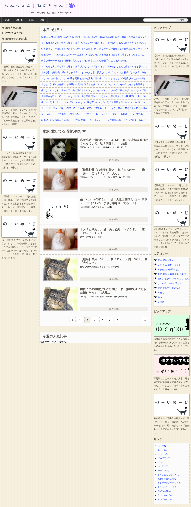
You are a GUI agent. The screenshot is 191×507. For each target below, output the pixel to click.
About (19, 20)
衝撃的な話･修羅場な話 (169, 269)
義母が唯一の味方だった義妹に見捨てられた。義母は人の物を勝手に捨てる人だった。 (84, 60)
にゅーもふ (163, 450)
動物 (160, 297)
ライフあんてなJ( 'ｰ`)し (168, 475)
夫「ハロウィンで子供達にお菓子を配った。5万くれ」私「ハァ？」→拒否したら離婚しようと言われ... (93, 114)
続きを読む (114, 160)
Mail (31, 20)
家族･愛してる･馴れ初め (169, 288)
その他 (161, 302)
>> (145, 320)
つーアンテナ (164, 466)
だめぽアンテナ (165, 458)
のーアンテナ (164, 470)
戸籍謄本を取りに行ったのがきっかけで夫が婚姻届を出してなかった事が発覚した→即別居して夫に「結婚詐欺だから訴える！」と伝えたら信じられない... (96, 96)
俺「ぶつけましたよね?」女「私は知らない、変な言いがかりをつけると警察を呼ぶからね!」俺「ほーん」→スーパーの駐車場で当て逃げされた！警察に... (96, 102)
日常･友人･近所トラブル (169, 265)
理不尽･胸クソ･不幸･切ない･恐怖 (173, 279)
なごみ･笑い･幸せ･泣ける (170, 283)
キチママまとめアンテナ (169, 483)
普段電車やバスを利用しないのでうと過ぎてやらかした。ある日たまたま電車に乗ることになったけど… (93, 54)
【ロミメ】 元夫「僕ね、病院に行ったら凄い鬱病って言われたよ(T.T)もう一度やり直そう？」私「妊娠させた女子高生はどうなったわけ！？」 (96, 108)
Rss (42, 20)
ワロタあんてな (165, 495)
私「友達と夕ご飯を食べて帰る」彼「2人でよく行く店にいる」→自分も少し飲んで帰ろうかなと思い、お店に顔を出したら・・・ (96, 42)
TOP (7, 20)
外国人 (161, 293)
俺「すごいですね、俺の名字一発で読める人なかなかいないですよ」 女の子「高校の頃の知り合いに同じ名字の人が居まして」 (96, 90)
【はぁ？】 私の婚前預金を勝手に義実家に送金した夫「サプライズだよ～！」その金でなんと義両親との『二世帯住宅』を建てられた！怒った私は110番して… (96, 84)
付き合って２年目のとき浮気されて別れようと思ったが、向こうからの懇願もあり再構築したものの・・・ (95, 48)
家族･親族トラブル (166, 260)
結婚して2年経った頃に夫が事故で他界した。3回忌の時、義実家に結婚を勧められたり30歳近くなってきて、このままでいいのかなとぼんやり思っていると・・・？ (96, 37)
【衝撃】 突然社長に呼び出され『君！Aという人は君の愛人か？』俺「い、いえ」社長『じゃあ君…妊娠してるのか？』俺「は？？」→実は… (96, 72)
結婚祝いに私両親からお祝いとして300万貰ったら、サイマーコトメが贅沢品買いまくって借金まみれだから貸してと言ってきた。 (96, 120)
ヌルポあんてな (165, 499)
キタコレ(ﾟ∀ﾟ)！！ (167, 487)
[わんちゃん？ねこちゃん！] (39, 8)
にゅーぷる (163, 454)
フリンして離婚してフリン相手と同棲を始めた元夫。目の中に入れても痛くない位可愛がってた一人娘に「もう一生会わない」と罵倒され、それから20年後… (96, 78)
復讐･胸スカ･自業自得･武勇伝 (172, 274)
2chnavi (161, 462)
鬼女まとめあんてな (167, 479)
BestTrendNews (164, 491)
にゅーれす (163, 446)
